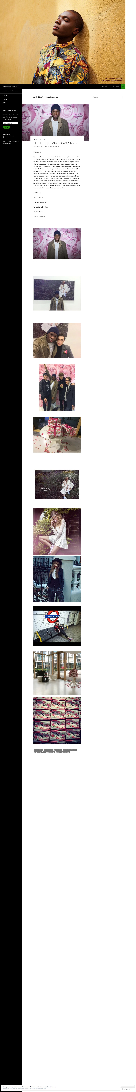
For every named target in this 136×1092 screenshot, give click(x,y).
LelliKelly (38, 752)
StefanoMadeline (49, 752)
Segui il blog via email (10, 110)
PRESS (117, 86)
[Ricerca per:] (107, 97)
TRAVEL (112, 86)
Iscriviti (6, 127)
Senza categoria (39, 139)
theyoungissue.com (11, 86)
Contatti (104, 86)
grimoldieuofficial (70, 750)
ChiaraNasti (49, 750)
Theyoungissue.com (63, 752)
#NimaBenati (39, 750)
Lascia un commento (53, 147)
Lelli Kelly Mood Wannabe (56, 143)
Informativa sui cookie (40, 1088)
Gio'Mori (58, 750)
